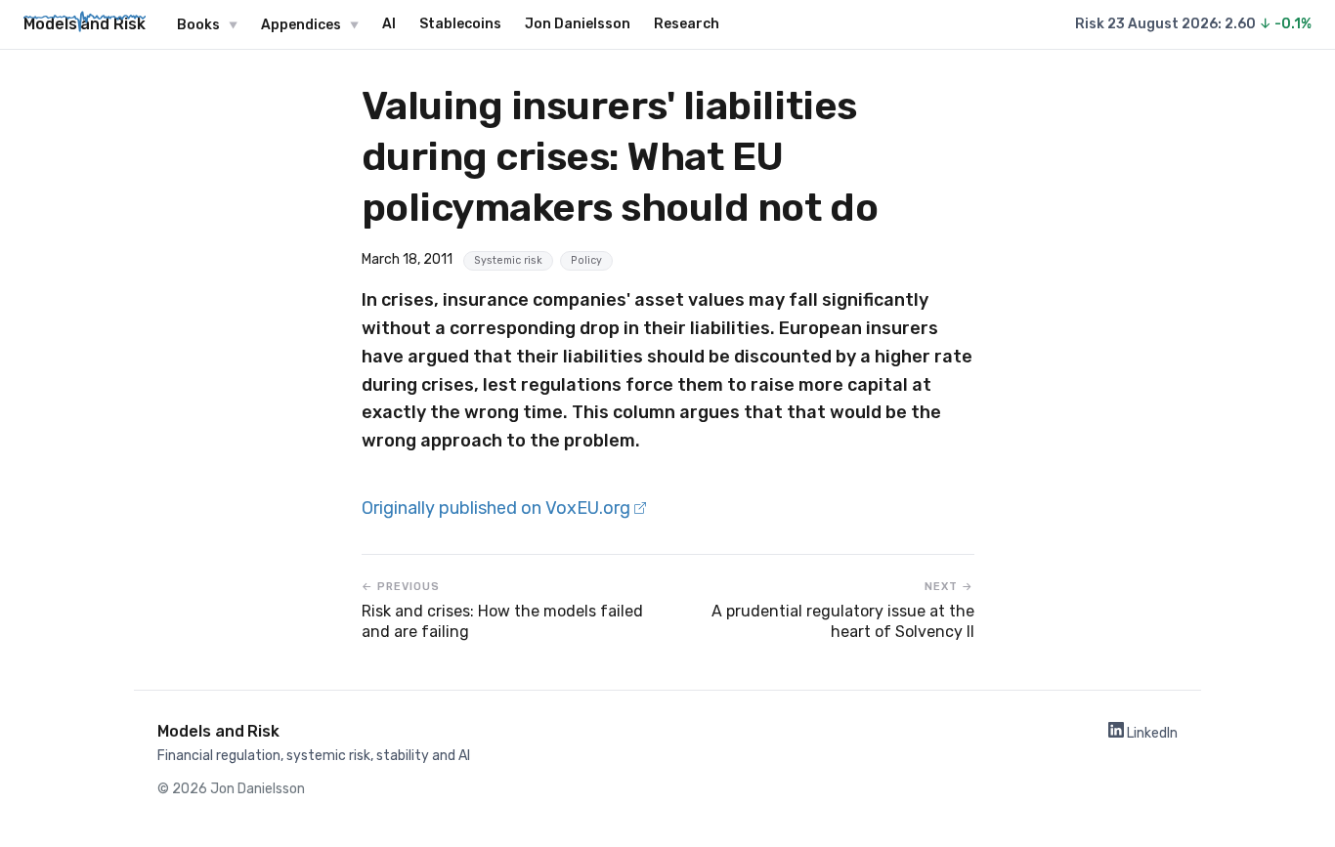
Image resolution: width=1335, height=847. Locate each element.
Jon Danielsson (577, 24)
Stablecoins (460, 24)
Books (198, 25)
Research (686, 24)
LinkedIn (1151, 733)
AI (389, 24)
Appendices (301, 25)
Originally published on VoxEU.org (498, 508)
